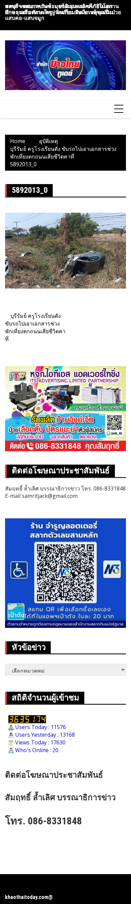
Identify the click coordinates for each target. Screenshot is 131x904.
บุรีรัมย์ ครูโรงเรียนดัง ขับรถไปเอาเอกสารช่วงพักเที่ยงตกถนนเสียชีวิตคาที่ (35, 327)
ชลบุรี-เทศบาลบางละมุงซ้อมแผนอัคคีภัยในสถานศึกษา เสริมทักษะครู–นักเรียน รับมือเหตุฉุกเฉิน (62, 9)
